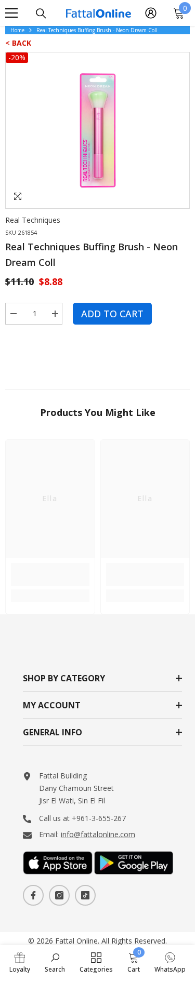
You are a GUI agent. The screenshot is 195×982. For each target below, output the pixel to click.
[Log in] (151, 13)
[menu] (11, 13)
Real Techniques (32, 220)
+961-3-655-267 (99, 818)
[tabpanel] (97, 130)
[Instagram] (59, 895)
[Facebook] (33, 895)
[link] (50, 574)
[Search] (41, 13)
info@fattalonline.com (98, 834)
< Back (18, 43)
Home (17, 30)
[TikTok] (85, 895)
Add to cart (112, 313)
